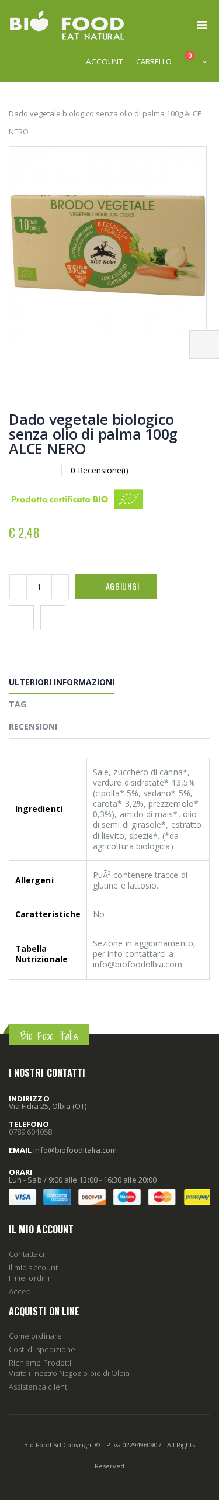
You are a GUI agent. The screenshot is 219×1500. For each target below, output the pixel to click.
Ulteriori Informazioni (61, 681)
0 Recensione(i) (99, 470)
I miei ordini (29, 1278)
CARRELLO (154, 61)
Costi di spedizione (42, 1349)
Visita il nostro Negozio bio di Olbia (69, 1373)
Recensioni (33, 726)
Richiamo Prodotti (40, 1362)
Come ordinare (35, 1335)
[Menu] (202, 25)
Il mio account (33, 1267)
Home (13, 94)
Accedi (21, 1291)
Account (104, 61)
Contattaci (26, 1254)
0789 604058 (30, 1131)
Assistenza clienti (39, 1386)
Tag (17, 704)
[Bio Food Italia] (67, 25)
